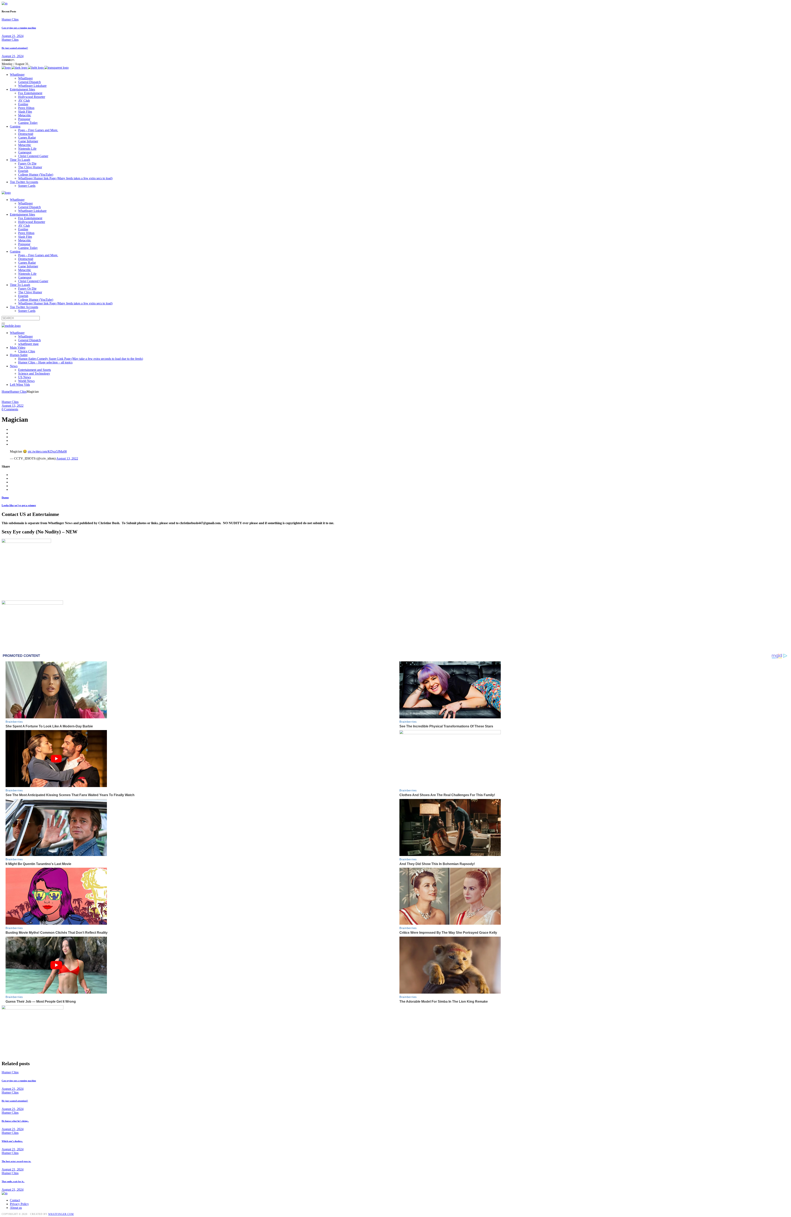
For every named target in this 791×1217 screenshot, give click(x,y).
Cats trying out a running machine (19, 28)
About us (16, 1207)
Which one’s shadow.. (12, 1141)
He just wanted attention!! (15, 48)
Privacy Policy (19, 1204)
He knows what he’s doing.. (15, 1121)
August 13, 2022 (12, 405)
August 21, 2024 (12, 36)
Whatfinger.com (61, 1214)
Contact (15, 1200)
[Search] (3, 323)
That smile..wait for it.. (13, 1181)
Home (6, 391)
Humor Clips (10, 19)
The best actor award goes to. (16, 1161)
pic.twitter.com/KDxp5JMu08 (47, 451)
